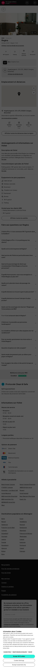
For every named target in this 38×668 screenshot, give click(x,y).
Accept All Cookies (19, 656)
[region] (19, 648)
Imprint (30, 652)
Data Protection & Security (20, 652)
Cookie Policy (7, 652)
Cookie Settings (19, 660)
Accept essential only (19, 665)
